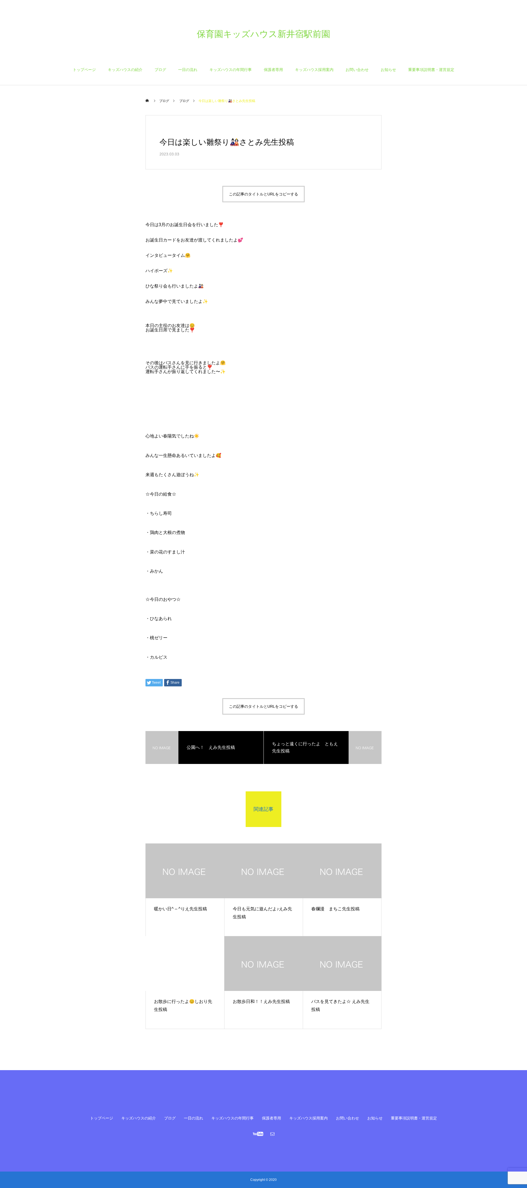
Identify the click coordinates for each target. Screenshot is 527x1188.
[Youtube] (258, 1133)
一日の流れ (187, 69)
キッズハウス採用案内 (314, 69)
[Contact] (272, 1133)
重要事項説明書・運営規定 (431, 69)
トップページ (84, 69)
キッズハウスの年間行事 (230, 69)
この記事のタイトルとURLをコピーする (263, 194)
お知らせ (388, 69)
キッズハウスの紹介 (125, 69)
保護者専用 (273, 69)
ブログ (160, 69)
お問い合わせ (357, 69)
